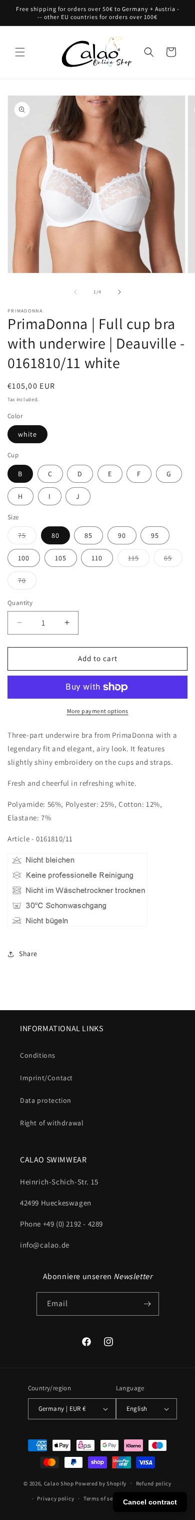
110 (97, 557)
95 (155, 535)
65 (173, 560)
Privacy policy (55, 1498)
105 (60, 557)
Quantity (20, 602)
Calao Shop (59, 1482)
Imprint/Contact (46, 1077)
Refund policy (154, 1483)
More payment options (97, 711)
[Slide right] (119, 292)
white (27, 434)
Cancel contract (150, 1502)
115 (139, 560)
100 (24, 557)
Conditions (38, 1055)
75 (27, 537)
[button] (20, 52)
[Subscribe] (147, 1304)
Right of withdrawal (52, 1122)
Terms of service (105, 1498)
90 (122, 535)
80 (56, 535)
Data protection (46, 1100)
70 (27, 582)
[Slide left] (75, 292)
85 (88, 535)
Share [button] (28, 953)
